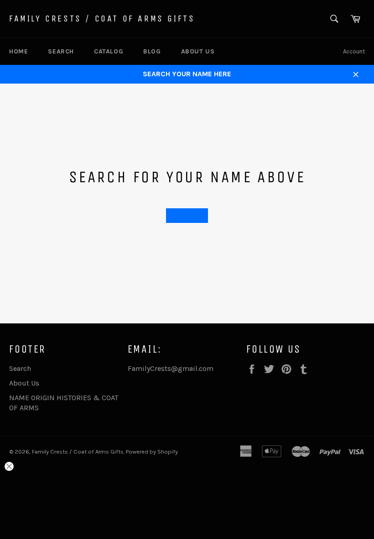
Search (61, 51)
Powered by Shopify (152, 451)
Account (354, 51)
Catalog (108, 51)
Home (18, 51)
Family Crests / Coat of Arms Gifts (102, 18)
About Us (198, 51)
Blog (152, 51)
